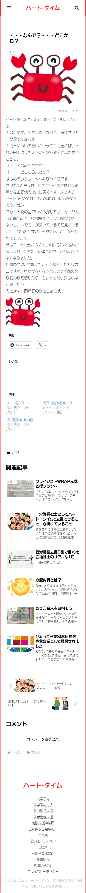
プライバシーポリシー (43, 871)
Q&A (43, 847)
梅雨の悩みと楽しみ (57, 403)
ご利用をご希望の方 (43, 829)
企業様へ (43, 859)
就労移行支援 (43, 810)
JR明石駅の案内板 (19, 419)
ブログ (15, 452)
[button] (77, 675)
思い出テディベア (43, 841)
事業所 (43, 835)
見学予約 (43, 799)
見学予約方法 (43, 804)
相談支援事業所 (43, 823)
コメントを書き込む (43, 739)
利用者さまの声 (43, 853)
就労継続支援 (43, 817)
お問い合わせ (43, 865)
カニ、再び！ (15, 403)
